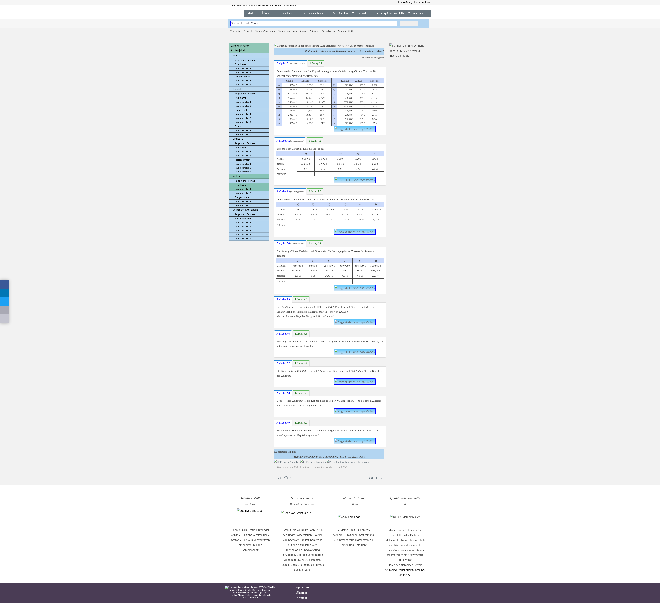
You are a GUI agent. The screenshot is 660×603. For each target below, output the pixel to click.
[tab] (290, 63)
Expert (238, 126)
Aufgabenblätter (243, 218)
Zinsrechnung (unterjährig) (292, 31)
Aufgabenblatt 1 (243, 68)
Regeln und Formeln (245, 60)
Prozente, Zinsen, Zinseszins (259, 31)
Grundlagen (328, 31)
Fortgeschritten (242, 76)
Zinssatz (238, 139)
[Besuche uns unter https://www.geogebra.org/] (353, 517)
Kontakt (301, 598)
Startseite (235, 31)
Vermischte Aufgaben (245, 210)
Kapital (237, 89)
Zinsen (236, 55)
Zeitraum (314, 31)
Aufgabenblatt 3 (243, 122)
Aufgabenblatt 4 (243, 234)
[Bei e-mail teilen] (4, 310)
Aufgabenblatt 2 (243, 72)
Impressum (301, 587)
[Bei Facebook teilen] (4, 284)
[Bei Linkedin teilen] (4, 293)
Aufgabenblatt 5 (243, 238)
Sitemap (301, 592)
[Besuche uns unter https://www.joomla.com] (250, 517)
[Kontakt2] (4, 318)
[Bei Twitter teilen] (4, 301)
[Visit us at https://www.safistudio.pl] (302, 517)
